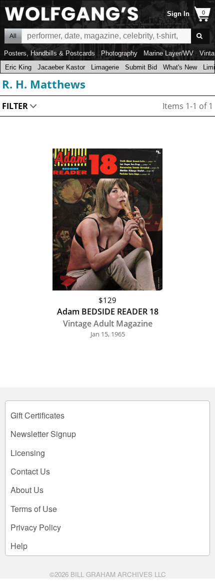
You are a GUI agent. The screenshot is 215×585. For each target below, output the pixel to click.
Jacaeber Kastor (61, 67)
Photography (119, 53)
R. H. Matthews (44, 84)
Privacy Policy (35, 527)
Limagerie (105, 67)
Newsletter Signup (43, 434)
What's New (180, 67)
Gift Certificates (37, 415)
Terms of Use (33, 508)
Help (19, 546)
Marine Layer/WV (169, 53)
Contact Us (30, 471)
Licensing (27, 452)
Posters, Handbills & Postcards (49, 53)
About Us (27, 490)
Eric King (18, 67)
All (13, 36)
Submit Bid (141, 67)
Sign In (178, 14)
